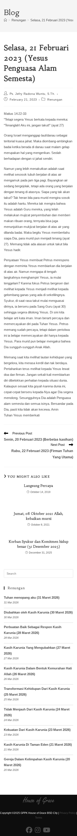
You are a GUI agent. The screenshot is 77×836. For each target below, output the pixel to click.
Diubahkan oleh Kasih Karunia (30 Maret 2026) (38, 612)
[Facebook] (29, 830)
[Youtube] (46, 830)
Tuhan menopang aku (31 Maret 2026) (31, 597)
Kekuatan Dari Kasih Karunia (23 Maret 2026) (37, 730)
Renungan (54, 99)
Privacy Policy (67, 813)
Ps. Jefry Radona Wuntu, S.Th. (32, 93)
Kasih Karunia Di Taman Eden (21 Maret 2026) (38, 744)
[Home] (5, 20)
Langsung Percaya (38, 485)
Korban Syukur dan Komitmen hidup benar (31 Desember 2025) (38, 543)
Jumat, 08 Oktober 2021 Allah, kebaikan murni (38, 515)
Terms (38, 817)
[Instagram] (37, 830)
